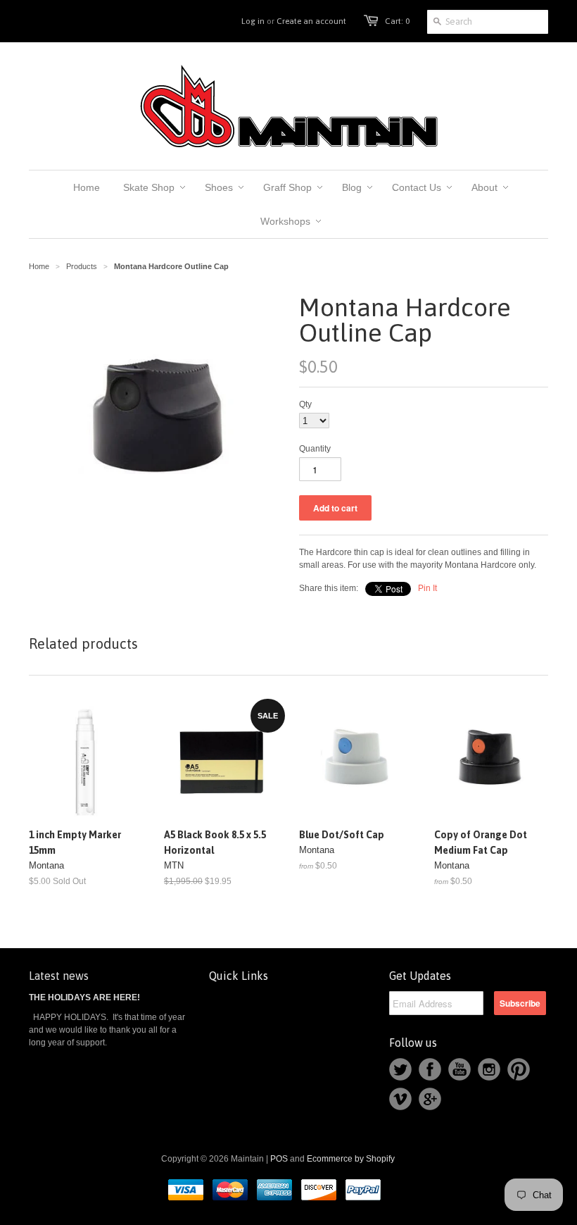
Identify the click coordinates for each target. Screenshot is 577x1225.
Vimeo (400, 1099)
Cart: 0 (397, 21)
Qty (305, 404)
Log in (253, 21)
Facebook (430, 1069)
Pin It (427, 588)
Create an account (311, 21)
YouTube (459, 1069)
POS (279, 1159)
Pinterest (518, 1069)
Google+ (430, 1099)
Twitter (400, 1069)
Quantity (315, 449)
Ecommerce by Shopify (351, 1159)
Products (81, 266)
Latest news (59, 975)
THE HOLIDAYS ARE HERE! (84, 997)
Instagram (489, 1069)
